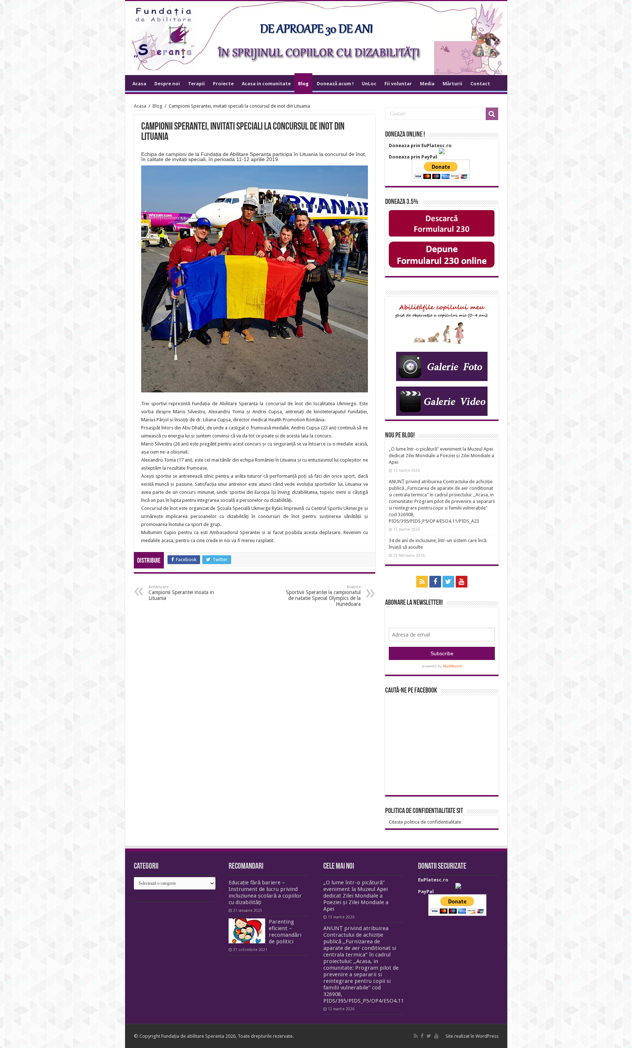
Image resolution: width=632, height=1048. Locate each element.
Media (427, 83)
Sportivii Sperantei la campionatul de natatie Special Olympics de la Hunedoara (323, 596)
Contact (480, 83)
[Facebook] (435, 582)
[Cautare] (492, 114)
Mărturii (452, 83)
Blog (303, 83)
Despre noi (167, 83)
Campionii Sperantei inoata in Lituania (181, 593)
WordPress (487, 1036)
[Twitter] (448, 582)
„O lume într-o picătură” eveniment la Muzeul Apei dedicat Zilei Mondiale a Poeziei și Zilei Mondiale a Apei (441, 455)
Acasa (139, 83)
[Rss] (422, 582)
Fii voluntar (398, 83)
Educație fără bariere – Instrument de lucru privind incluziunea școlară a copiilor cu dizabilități (265, 892)
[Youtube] (461, 582)
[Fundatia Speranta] (316, 38)
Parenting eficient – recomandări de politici (285, 931)
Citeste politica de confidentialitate (425, 822)
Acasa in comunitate (266, 83)
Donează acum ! (335, 83)
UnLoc (369, 83)
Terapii (196, 83)
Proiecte (223, 83)
